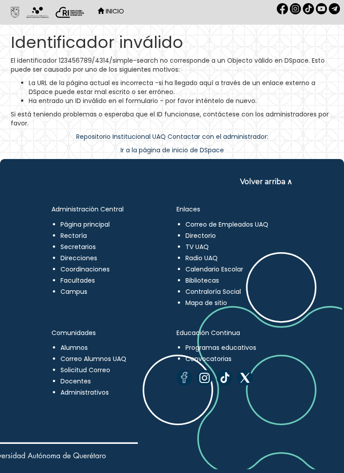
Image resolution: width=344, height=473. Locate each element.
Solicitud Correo (85, 370)
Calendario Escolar (214, 269)
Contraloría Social (213, 291)
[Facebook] (184, 378)
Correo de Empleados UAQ (226, 224)
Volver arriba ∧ (266, 181)
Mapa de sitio (206, 302)
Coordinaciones (85, 269)
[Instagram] (204, 378)
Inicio (114, 11)
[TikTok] (224, 378)
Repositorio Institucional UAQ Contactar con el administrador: (172, 136)
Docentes (75, 381)
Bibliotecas (202, 280)
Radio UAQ (201, 258)
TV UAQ (197, 246)
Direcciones (78, 258)
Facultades (77, 280)
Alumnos (74, 347)
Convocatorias (208, 358)
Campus (73, 291)
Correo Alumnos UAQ (93, 358)
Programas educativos (220, 347)
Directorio (200, 235)
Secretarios (78, 246)
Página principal (85, 224)
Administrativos (84, 392)
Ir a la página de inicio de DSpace (172, 150)
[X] (245, 378)
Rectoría (73, 235)
